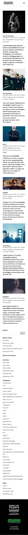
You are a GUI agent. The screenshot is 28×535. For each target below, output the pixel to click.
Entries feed (7, 488)
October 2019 (7, 373)
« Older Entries (8, 328)
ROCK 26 (6, 457)
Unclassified (7, 471)
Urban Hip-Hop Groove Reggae (13, 479)
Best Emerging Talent (10, 394)
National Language (9, 441)
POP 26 (5, 446)
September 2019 (8, 376)
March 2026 (6, 368)
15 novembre (21, 37)
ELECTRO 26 (7, 421)
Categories (10, 97)
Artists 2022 (7, 391)
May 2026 (6, 362)
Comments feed (8, 491)
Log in (5, 485)
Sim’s (4, 144)
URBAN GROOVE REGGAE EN (12, 476)
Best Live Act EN (8, 402)
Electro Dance (7, 424)
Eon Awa (5, 340)
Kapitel (9, 302)
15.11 (4, 39)
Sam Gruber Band (8, 36)
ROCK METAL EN (8, 462)
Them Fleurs (6, 246)
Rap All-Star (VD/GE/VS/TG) (12, 348)
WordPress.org (7, 494)
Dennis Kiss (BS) (8, 343)
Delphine (6, 37)
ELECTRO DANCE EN (10, 427)
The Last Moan (7, 93)
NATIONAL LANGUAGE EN (11, 444)
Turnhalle (6, 468)
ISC (4, 432)
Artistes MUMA (10, 39)
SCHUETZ (11, 99)
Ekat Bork (6, 296)
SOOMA (5, 192)
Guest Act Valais (8, 430)
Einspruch (6, 419)
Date (4, 41)
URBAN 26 (6, 473)
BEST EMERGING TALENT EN (12, 397)
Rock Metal (6, 459)
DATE (7, 41)
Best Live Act (7, 399)
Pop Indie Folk (7, 449)
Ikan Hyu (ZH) (7, 346)
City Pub (17, 39)
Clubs (21, 39)
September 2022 (8, 371)
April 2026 (6, 365)
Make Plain (6, 438)
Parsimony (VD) (8, 351)
